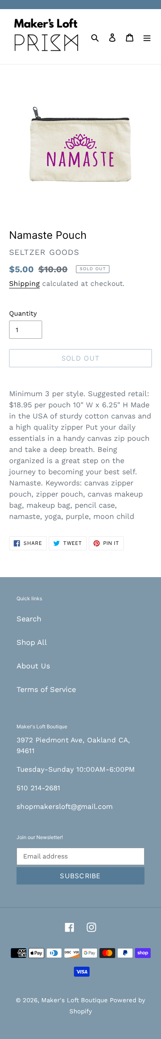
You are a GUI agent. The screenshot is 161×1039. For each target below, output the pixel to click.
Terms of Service (46, 689)
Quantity (23, 313)
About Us (33, 665)
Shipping (24, 283)
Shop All (32, 642)
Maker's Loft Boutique (75, 1000)
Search (29, 618)
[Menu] (147, 36)
